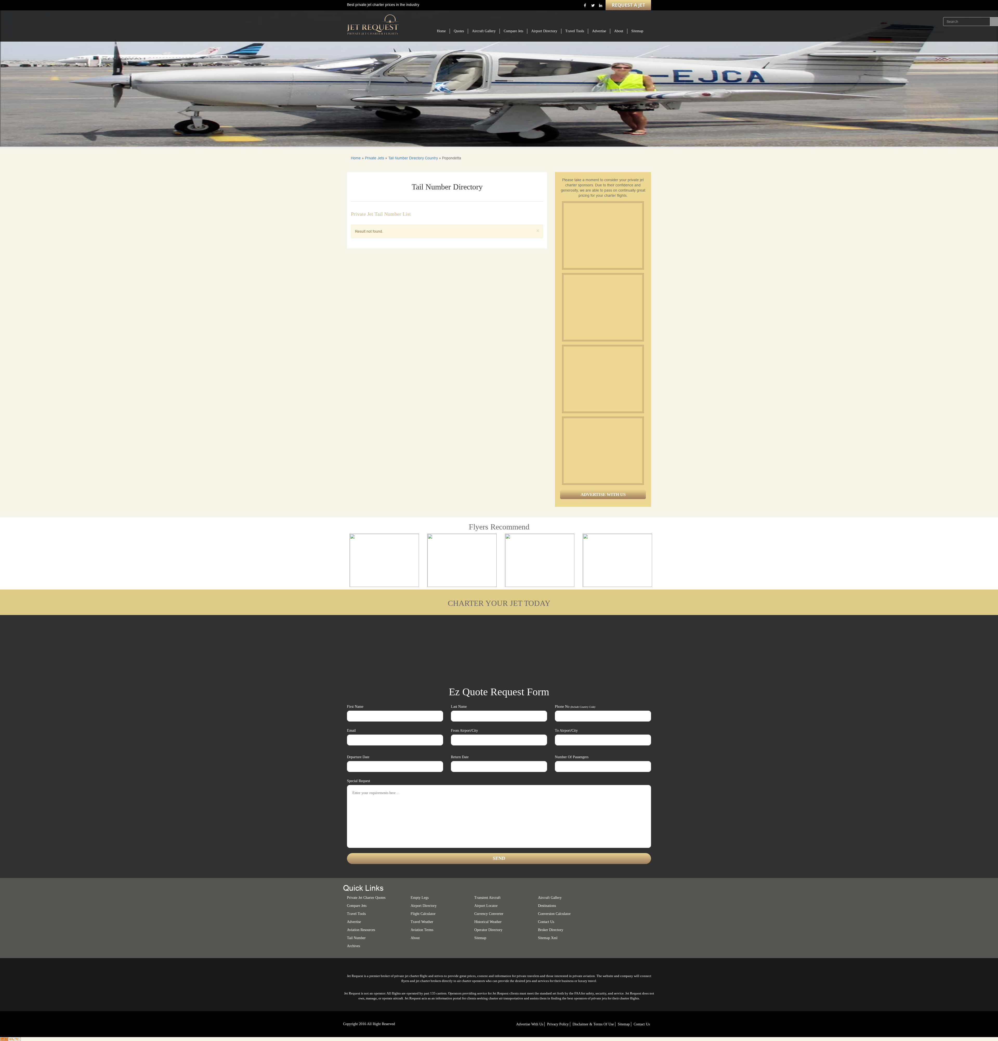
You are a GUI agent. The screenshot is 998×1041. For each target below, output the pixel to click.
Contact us (546, 922)
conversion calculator (554, 914)
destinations (547, 906)
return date (460, 757)
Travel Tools (574, 31)
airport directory (424, 906)
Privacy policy (558, 1024)
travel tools (356, 914)
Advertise (599, 31)
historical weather (488, 922)
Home (441, 31)
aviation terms (422, 930)
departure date (358, 757)
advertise (354, 922)
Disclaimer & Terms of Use (593, 1024)
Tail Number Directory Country (413, 158)
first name (355, 707)
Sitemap (637, 31)
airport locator (486, 906)
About (618, 31)
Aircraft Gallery (484, 31)
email (351, 730)
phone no (575, 707)
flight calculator (423, 914)
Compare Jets (513, 31)
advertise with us (529, 1024)
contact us (642, 1024)
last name (459, 707)
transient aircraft (487, 898)
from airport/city (464, 730)
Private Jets (374, 158)
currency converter (488, 914)
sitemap (480, 938)
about (415, 938)
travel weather (422, 922)
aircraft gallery (550, 898)
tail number (356, 938)
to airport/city (566, 730)
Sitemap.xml (547, 938)
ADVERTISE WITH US (603, 494)
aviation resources (361, 930)
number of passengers (571, 757)
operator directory (488, 930)
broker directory (550, 930)
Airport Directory (544, 31)
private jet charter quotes (366, 898)
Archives (353, 946)
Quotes (459, 31)
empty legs (420, 898)
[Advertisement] (603, 235)
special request (358, 781)
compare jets (356, 906)
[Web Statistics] (10, 1039)
